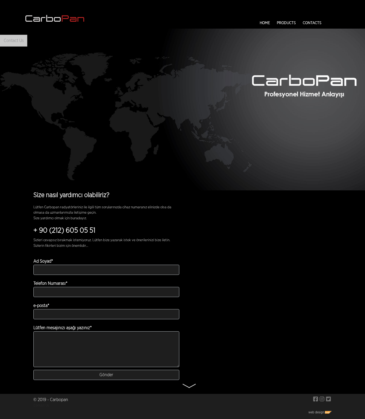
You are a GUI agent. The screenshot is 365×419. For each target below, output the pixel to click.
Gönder (106, 375)
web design (316, 412)
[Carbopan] (315, 400)
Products (286, 23)
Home (265, 23)
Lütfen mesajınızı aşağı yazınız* (62, 328)
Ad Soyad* (43, 261)
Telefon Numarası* (50, 283)
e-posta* (41, 305)
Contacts (312, 23)
